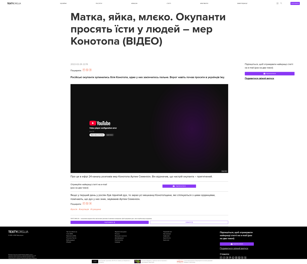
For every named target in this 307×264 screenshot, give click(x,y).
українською (19, 257)
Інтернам (117, 242)
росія (74, 209)
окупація (84, 209)
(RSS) (71, 234)
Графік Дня (166, 236)
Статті (68, 234)
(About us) (74, 232)
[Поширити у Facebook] (84, 70)
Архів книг (166, 240)
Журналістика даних (121, 232)
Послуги (117, 234)
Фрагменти (69, 236)
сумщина (96, 209)
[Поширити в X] (87, 70)
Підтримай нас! (167, 232)
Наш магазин (167, 234)
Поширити (76, 70)
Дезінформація (119, 238)
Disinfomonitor (119, 240)
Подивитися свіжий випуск (259, 78)
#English (68, 242)
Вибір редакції (70, 240)
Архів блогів (167, 238)
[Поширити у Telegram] (90, 70)
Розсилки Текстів (71, 238)
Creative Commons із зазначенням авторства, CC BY (24, 255)
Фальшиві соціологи (121, 236)
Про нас (68, 232)
